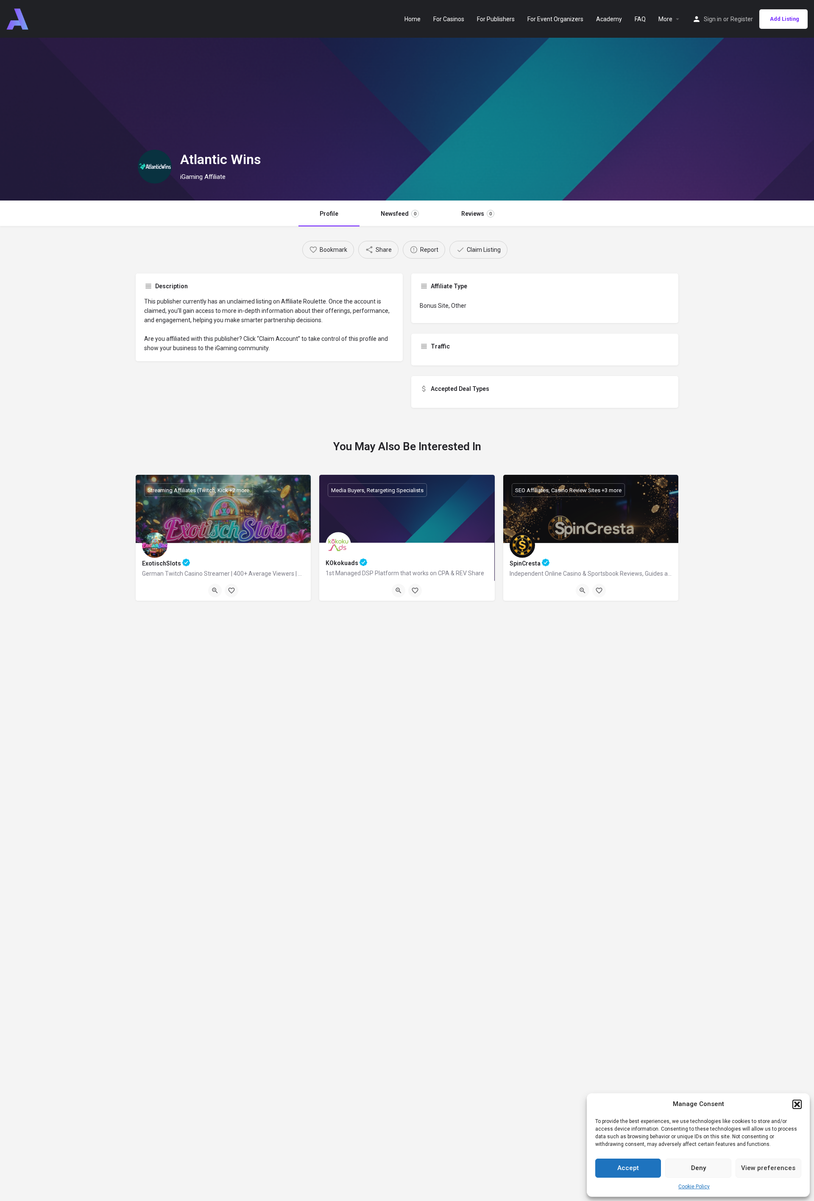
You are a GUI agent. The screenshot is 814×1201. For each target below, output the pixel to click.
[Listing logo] (155, 167)
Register (741, 19)
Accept (628, 1168)
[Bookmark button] (231, 590)
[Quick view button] (215, 590)
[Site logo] (18, 18)
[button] (797, 1104)
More (665, 19)
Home (412, 19)
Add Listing (784, 19)
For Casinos (448, 19)
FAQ (640, 19)
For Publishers (496, 19)
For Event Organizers (555, 19)
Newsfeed (398, 213)
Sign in (713, 19)
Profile (329, 213)
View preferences (768, 1168)
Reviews (476, 213)
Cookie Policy (694, 1187)
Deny (698, 1168)
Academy (609, 19)
